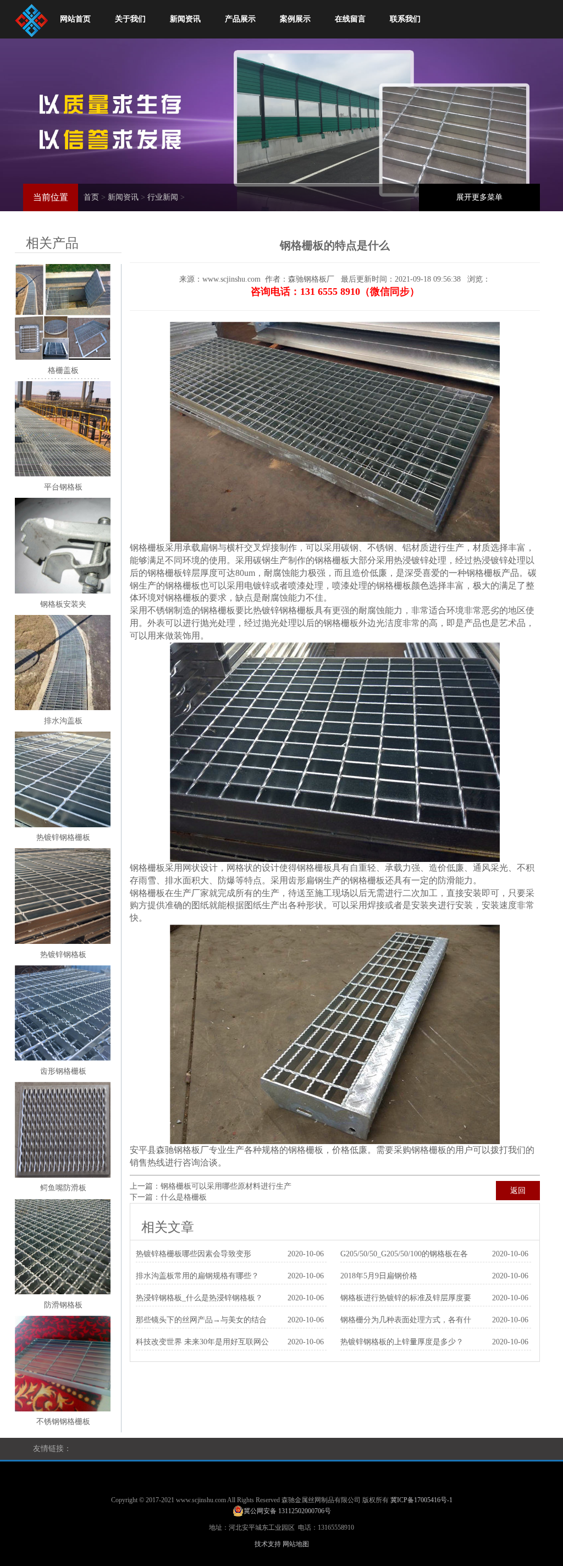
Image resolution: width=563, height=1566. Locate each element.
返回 (518, 1190)
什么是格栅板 (184, 1197)
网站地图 (296, 1544)
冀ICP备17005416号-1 (421, 1500)
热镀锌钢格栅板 (283, 610)
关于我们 (130, 19)
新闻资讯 (185, 19)
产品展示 (240, 19)
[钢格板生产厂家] (31, 17)
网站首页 (75, 19)
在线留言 (350, 19)
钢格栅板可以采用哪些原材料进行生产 (226, 1186)
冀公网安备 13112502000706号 (287, 1511)
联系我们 (405, 19)
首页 (91, 197)
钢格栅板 (147, 547)
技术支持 (268, 1544)
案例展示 (295, 19)
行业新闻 (162, 197)
